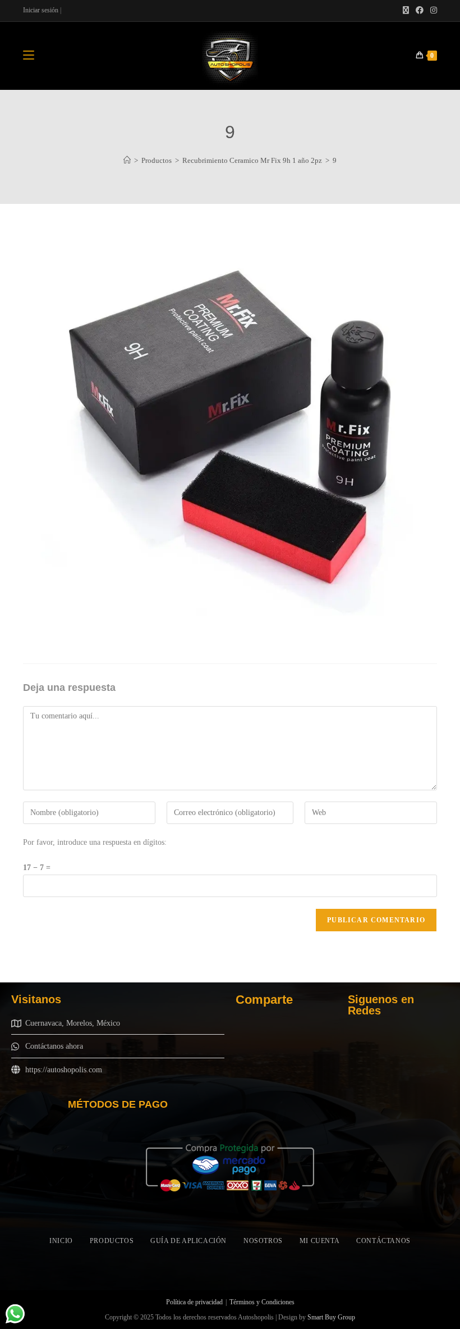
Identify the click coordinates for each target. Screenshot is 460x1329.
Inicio (61, 1241)
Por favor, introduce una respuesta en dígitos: (95, 842)
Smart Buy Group (331, 1317)
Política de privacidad (194, 1302)
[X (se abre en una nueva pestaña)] (405, 10)
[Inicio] (127, 160)
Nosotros (263, 1241)
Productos (112, 1241)
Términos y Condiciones (262, 1302)
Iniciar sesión (40, 10)
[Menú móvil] (28, 56)
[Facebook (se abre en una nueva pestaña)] (419, 10)
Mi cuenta (319, 1241)
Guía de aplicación (188, 1241)
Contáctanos (383, 1241)
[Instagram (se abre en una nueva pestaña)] (432, 10)
